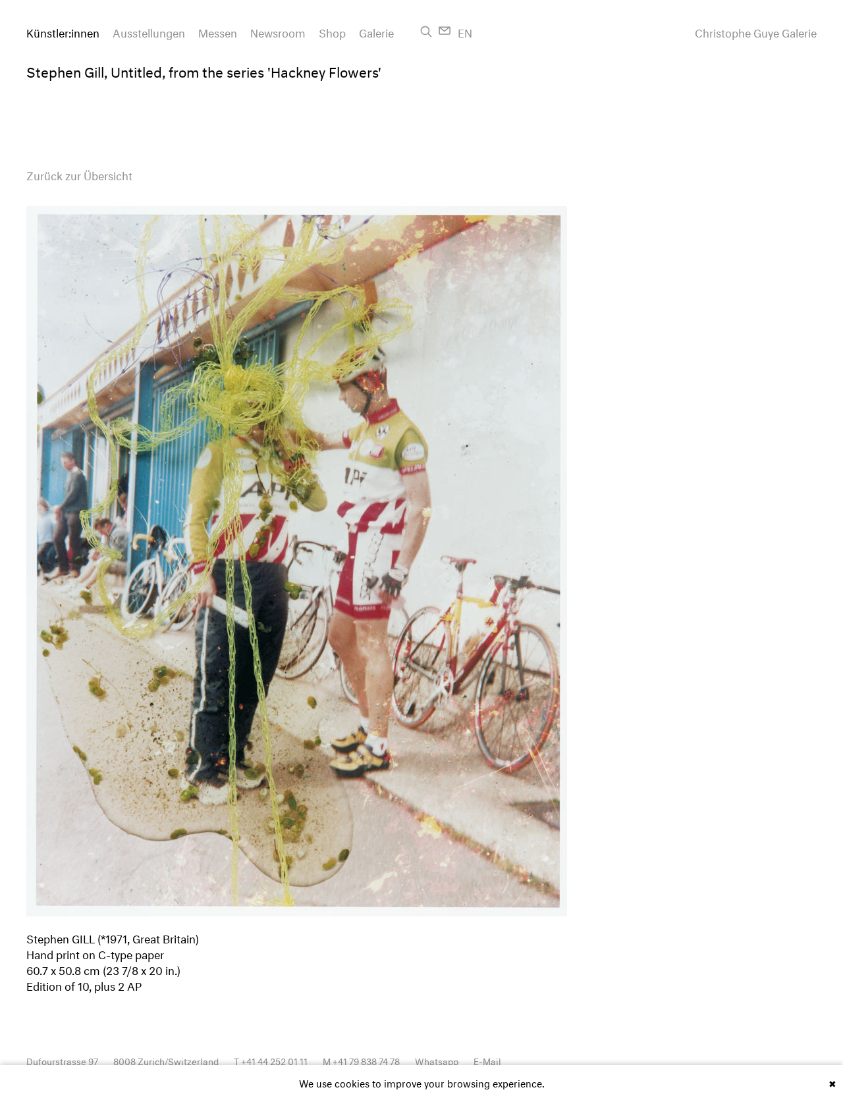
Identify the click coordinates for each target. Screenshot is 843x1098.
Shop (332, 31)
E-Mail (487, 1060)
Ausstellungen (149, 31)
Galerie (376, 31)
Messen (217, 31)
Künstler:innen (62, 31)
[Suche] (426, 31)
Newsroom (278, 31)
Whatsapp (436, 1060)
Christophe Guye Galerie (756, 31)
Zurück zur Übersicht (79, 174)
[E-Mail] (445, 30)
